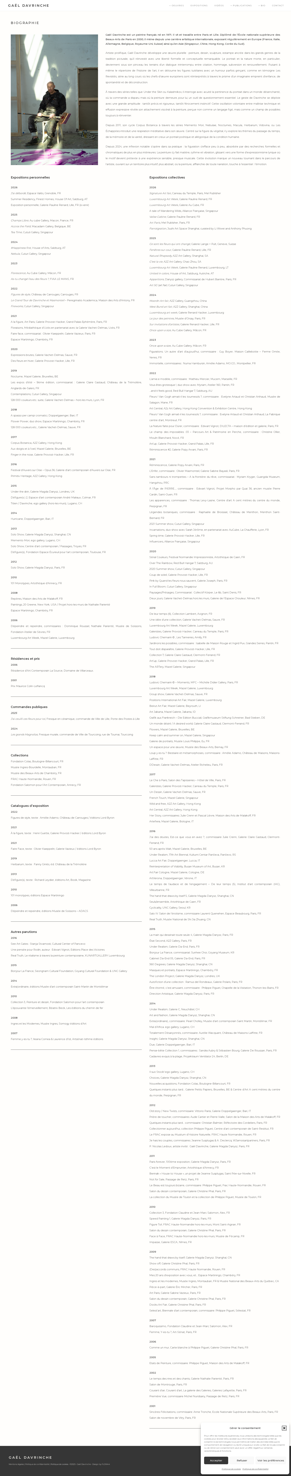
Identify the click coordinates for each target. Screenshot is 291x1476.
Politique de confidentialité (255, 1469)
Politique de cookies (231, 1469)
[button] (284, 1428)
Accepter (216, 1460)
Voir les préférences (270, 1460)
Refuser (242, 1460)
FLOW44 (106, 1464)
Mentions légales (16, 1464)
